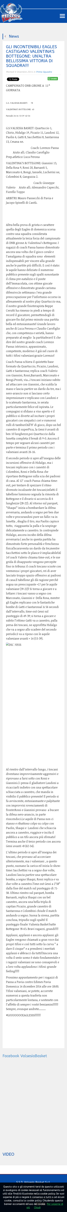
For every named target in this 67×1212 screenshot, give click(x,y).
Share (54, 79)
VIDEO (8, 1154)
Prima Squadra (44, 72)
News (14, 36)
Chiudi (37, 1207)
